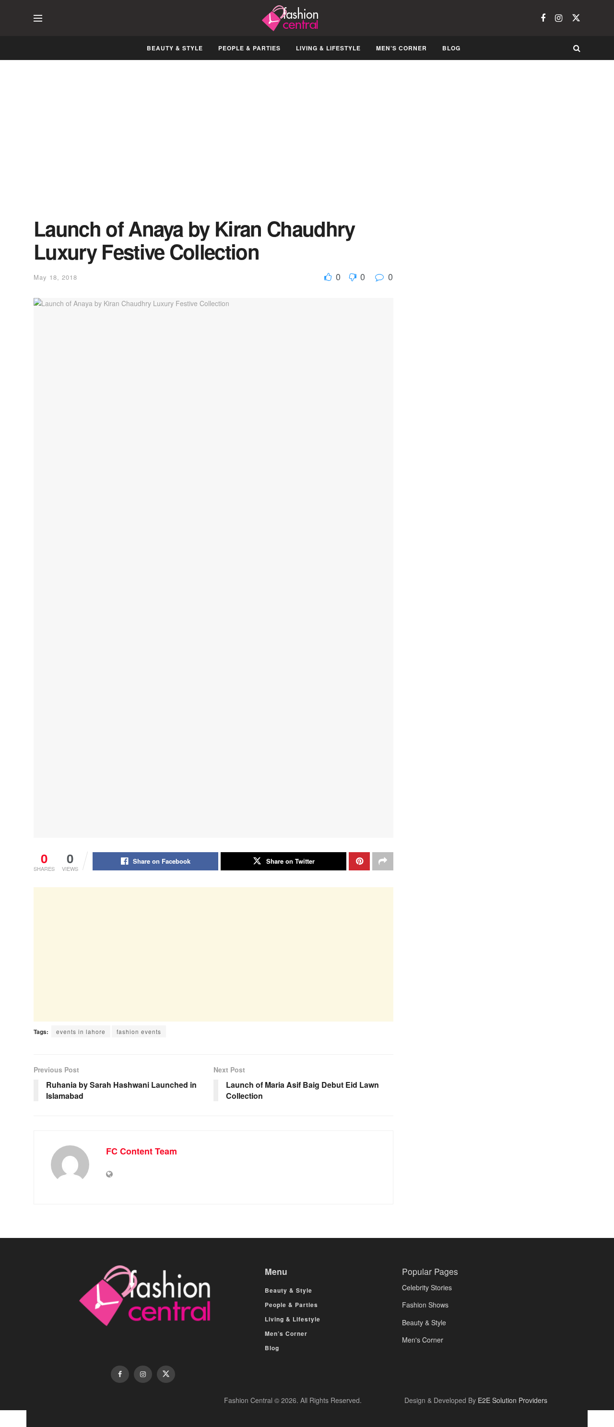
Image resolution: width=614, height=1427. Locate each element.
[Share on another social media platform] (382, 861)
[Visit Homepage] (291, 18)
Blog (451, 48)
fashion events (139, 1031)
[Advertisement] (213, 146)
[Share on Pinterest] (359, 861)
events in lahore (81, 1031)
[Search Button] (576, 48)
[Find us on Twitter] (576, 18)
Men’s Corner (401, 48)
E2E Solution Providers (512, 1400)
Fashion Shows (425, 1304)
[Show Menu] (38, 18)
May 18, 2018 (55, 277)
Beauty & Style (175, 48)
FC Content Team (141, 1151)
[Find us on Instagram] (558, 18)
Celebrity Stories (427, 1287)
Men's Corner (422, 1339)
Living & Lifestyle (328, 48)
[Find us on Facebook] (543, 18)
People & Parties (249, 48)
